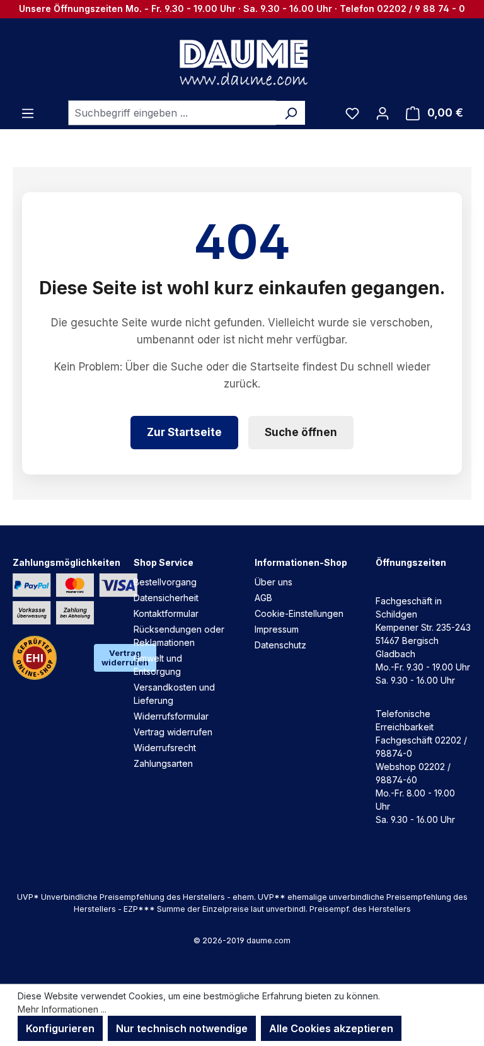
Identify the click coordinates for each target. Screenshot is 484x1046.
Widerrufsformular (171, 716)
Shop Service (163, 562)
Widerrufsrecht (165, 747)
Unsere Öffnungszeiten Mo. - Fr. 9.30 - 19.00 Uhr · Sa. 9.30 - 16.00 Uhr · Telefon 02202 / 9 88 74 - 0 (242, 8)
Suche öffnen (301, 432)
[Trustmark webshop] (35, 658)
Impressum (277, 629)
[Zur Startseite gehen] (242, 61)
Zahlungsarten (163, 763)
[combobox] (172, 112)
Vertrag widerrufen (173, 732)
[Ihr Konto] (382, 112)
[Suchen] (291, 112)
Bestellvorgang (165, 582)
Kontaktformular (166, 613)
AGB (263, 597)
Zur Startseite (184, 432)
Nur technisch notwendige (182, 1028)
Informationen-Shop (301, 562)
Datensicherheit (166, 597)
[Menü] (28, 112)
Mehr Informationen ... (62, 1009)
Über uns (273, 582)
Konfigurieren (60, 1028)
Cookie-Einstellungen (299, 613)
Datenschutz (280, 645)
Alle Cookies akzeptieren (331, 1028)
